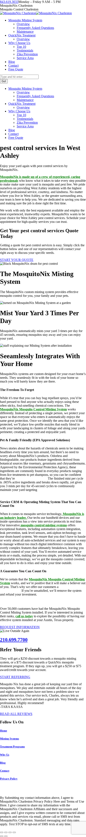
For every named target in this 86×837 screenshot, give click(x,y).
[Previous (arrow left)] (1, 836)
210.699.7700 (14, 639)
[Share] (6, 832)
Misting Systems (9, 738)
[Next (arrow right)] (6, 836)
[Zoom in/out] (14, 832)
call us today (24, 616)
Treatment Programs (12, 746)
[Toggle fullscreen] (10, 832)
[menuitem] (25, 20)
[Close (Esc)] (1, 832)
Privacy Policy (9, 778)
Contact (4, 770)
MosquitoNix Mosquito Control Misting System (33, 409)
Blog (3, 762)
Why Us (4, 754)
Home (3, 730)
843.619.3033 (9, 2)
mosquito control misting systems (43, 525)
